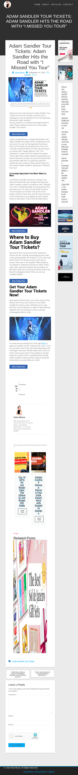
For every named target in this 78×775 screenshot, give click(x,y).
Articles (56, 4)
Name (11, 716)
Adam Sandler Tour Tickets (23, 661)
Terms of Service (41, 772)
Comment (12, 694)
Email (11, 724)
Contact (68, 4)
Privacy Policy (29, 772)
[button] (33, 383)
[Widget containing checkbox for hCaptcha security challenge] (23, 736)
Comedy (27, 75)
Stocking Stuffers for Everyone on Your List (65, 123)
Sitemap (51, 772)
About (45, 4)
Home (38, 4)
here (44, 343)
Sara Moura (19, 72)
